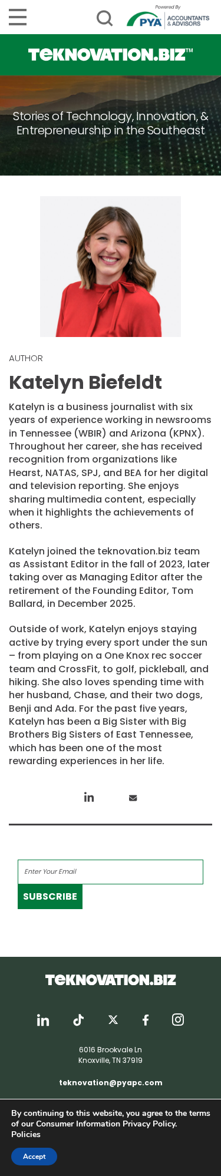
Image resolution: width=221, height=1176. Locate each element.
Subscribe (50, 896)
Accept (34, 1156)
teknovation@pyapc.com (111, 1083)
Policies (26, 1134)
